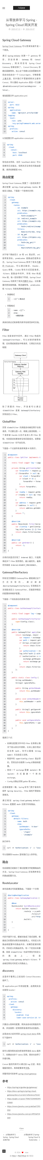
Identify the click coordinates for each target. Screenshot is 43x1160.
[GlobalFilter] (39, 421)
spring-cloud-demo (28, 1034)
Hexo (14, 1156)
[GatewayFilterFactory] (39, 572)
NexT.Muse (22, 1156)
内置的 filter (27, 281)
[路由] (39, 862)
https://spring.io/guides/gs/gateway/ (22, 1087)
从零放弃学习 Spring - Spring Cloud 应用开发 (11, 1137)
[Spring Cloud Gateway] (39, 40)
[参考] (39, 1081)
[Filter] (39, 330)
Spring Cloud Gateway (12, 46)
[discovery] (39, 971)
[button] (3, 8)
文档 (27, 1068)
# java (22, 1128)
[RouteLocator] (39, 883)
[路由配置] (39, 177)
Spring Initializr (14, 56)
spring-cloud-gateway (27, 1074)
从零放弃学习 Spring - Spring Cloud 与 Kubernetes (32, 1137)
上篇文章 (6, 79)
